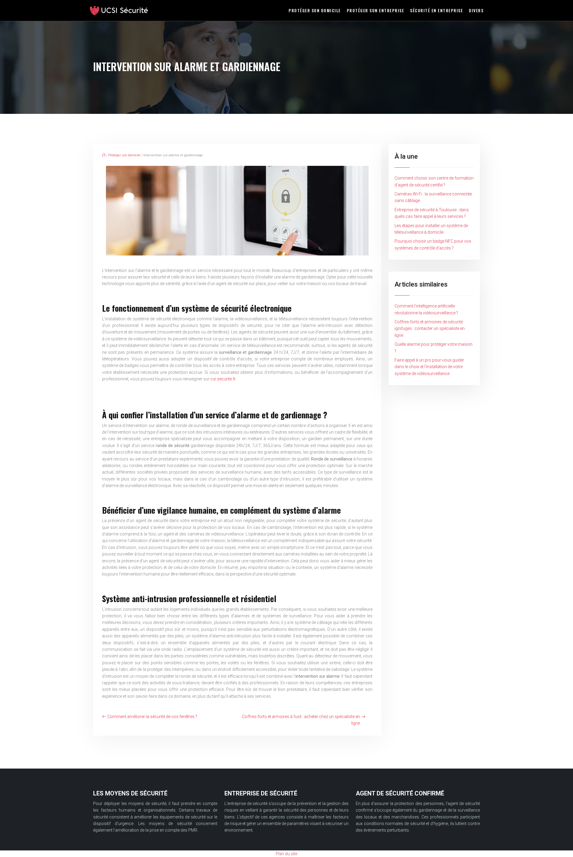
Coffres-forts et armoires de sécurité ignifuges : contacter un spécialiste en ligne (430, 328)
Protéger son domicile (315, 10)
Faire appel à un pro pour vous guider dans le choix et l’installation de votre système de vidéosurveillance (429, 367)
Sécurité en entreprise (436, 10)
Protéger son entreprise (375, 10)
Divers (476, 10)
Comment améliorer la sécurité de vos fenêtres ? (152, 716)
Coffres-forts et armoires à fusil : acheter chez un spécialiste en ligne (301, 720)
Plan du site (286, 853)
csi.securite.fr (222, 379)
